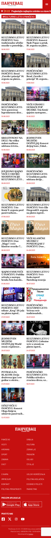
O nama (4, 474)
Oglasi (30, 459)
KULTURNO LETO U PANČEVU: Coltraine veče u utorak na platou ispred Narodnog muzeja (37, 342)
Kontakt (5, 484)
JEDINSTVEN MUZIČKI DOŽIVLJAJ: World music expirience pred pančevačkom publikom (11, 342)
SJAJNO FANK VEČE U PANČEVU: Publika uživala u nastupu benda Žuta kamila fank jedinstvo (12, 275)
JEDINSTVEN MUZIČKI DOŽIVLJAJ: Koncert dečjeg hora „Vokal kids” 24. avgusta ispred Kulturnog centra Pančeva (37, 142)
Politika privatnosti (11, 489)
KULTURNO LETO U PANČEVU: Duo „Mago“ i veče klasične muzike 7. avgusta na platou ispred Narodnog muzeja (12, 242)
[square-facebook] (3, 519)
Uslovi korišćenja (36, 474)
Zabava (4, 459)
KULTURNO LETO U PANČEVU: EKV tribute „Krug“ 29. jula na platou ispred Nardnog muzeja (12, 309)
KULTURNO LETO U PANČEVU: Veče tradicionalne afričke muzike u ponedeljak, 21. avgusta (12, 41)
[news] (13, 27)
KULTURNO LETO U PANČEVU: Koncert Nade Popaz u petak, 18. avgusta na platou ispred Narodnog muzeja (37, 41)
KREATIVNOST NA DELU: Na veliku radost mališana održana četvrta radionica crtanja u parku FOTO (11, 142)
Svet (3, 464)
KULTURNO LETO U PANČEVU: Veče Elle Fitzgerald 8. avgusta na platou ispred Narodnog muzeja (37, 208)
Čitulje (30, 464)
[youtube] (23, 519)
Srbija (30, 439)
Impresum (6, 479)
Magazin (31, 454)
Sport (4, 454)
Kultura (31, 444)
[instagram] (16, 519)
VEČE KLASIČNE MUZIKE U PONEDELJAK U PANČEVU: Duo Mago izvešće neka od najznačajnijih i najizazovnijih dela (37, 242)
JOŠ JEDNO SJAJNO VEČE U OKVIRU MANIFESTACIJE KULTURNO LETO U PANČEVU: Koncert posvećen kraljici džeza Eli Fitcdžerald (12, 175)
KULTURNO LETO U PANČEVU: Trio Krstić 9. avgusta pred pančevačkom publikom (12, 208)
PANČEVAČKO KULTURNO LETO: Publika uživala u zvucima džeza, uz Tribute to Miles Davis (36, 376)
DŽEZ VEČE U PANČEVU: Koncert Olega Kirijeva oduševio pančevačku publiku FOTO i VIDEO (12, 409)
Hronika (5, 449)
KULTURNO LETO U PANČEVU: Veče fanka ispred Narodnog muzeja (37, 275)
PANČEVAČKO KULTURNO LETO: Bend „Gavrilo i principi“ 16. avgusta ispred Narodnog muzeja (36, 75)
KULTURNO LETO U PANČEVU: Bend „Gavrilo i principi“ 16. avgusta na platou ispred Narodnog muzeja (12, 75)
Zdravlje (31, 449)
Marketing (32, 489)
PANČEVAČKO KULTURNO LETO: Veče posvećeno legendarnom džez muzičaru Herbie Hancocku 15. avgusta (12, 108)
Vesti (4, 444)
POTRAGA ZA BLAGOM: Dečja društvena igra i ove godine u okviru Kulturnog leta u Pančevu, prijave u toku (11, 376)
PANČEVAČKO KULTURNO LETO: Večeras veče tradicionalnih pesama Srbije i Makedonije (36, 309)
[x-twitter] (9, 519)
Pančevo (5, 439)
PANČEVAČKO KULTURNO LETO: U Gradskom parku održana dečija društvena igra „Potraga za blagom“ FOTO (37, 175)
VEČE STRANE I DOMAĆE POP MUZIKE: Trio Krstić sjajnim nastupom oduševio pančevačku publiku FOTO (37, 108)
